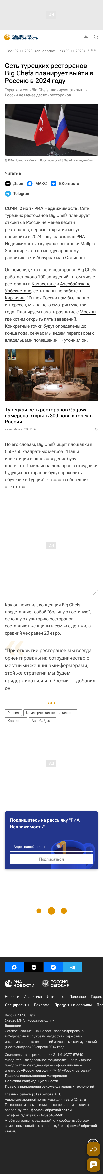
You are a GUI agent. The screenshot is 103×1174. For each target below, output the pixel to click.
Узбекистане (18, 290)
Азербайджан (43, 721)
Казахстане (44, 283)
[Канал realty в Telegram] (73, 967)
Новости (12, 996)
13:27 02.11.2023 (19, 51)
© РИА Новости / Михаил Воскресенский (33, 160)
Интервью (55, 996)
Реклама (42, 1005)
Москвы (88, 311)
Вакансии (13, 1026)
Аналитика (33, 996)
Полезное (78, 996)
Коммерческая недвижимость (50, 713)
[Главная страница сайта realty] (30, 37)
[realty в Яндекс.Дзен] (34, 967)
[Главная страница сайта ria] (5, 37)
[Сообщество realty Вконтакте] (53, 967)
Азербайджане (75, 283)
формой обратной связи (51, 1110)
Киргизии (15, 297)
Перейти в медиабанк (79, 160)
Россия (13, 713)
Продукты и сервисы (73, 1005)
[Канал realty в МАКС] (14, 967)
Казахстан (16, 721)
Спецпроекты (17, 1005)
